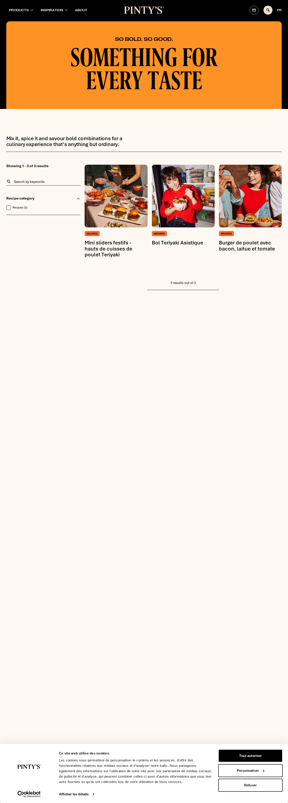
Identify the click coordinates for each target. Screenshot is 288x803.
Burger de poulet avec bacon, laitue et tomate (247, 245)
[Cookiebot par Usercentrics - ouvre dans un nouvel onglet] (29, 794)
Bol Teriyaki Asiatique (177, 242)
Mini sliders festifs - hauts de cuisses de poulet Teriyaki (108, 248)
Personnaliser (248, 770)
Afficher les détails (74, 794)
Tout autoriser (250, 756)
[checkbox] (8, 207)
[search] (267, 10)
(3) (20, 207)
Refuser (250, 785)
